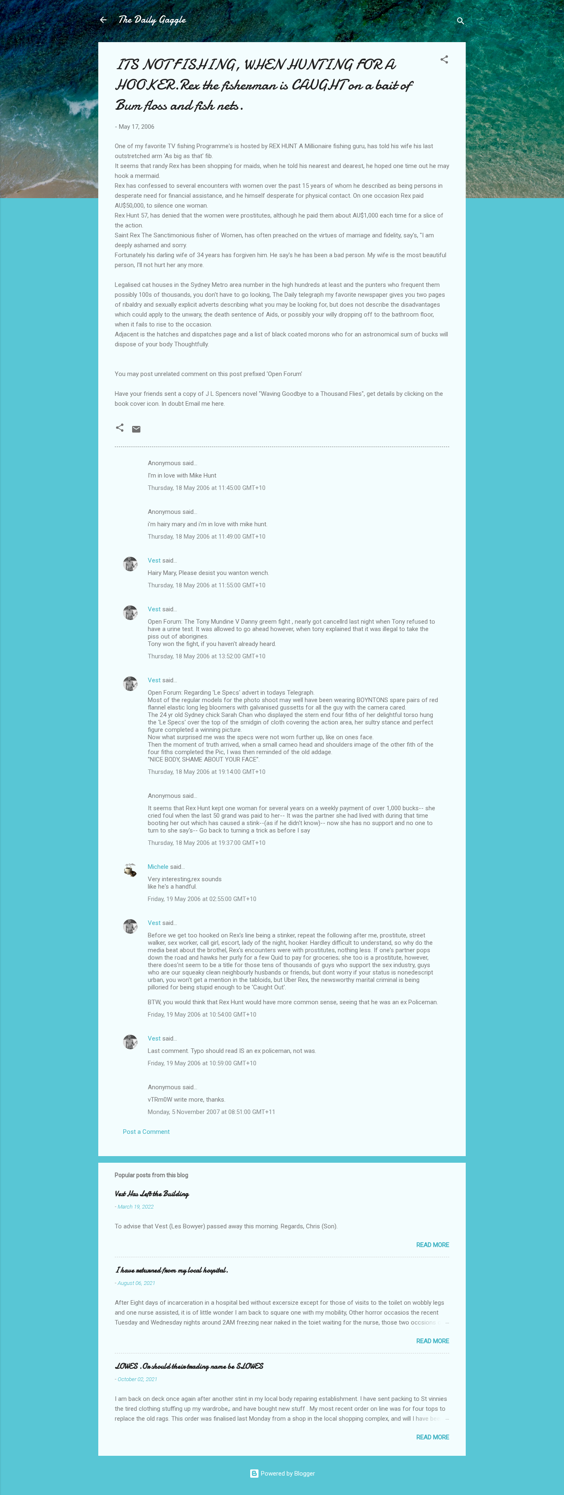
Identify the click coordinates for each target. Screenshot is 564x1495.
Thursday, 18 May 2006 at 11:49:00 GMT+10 (206, 536)
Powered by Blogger (287, 1473)
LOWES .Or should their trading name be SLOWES (189, 1366)
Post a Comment (146, 1131)
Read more (433, 1245)
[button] (444, 60)
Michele (158, 867)
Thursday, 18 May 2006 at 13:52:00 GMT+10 (206, 656)
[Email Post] (136, 432)
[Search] (461, 22)
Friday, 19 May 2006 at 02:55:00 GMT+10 (202, 899)
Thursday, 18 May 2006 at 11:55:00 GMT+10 (206, 585)
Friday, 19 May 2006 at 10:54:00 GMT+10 (202, 1014)
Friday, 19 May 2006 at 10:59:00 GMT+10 (202, 1063)
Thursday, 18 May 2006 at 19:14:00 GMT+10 (206, 772)
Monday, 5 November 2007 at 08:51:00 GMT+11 (211, 1112)
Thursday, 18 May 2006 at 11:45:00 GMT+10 (206, 488)
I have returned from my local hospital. (171, 1270)
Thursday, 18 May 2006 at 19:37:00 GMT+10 (206, 843)
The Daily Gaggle (151, 19)
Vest (154, 560)
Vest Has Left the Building (151, 1194)
